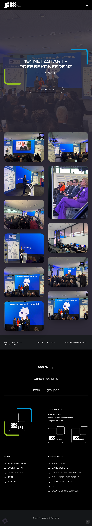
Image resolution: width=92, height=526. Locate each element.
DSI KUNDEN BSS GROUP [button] (65, 477)
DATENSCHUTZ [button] (60, 468)
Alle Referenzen (46, 342)
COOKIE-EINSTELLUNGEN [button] (65, 491)
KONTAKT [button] (13, 482)
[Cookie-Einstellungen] (49, 491)
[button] (87, 5)
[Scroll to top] (88, 521)
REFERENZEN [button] (15, 472)
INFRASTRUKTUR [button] (17, 463)
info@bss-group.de (55, 421)
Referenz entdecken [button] (44, 90)
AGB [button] (54, 486)
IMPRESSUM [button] (58, 463)
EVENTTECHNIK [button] (16, 468)
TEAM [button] (11, 477)
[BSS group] (13, 5)
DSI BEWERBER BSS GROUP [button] (67, 472)
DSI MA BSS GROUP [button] (62, 482)
